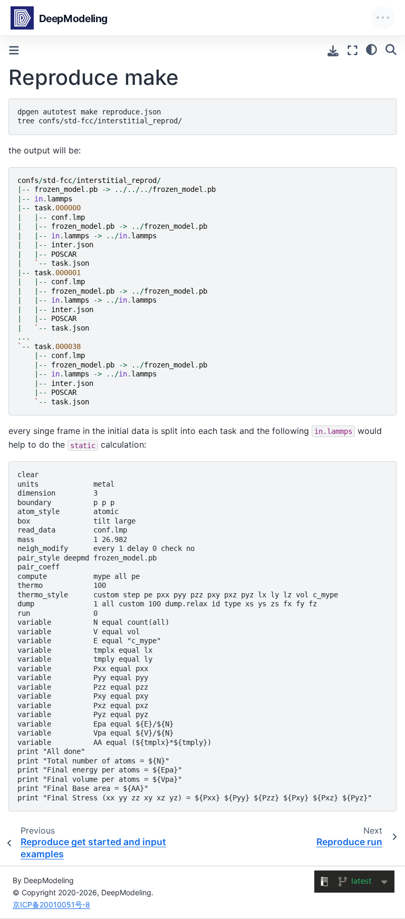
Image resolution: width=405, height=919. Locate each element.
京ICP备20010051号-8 (51, 904)
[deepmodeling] (61, 18)
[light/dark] (371, 49)
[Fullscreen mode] (352, 50)
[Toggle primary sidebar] (14, 50)
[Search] (391, 49)
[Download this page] (333, 51)
